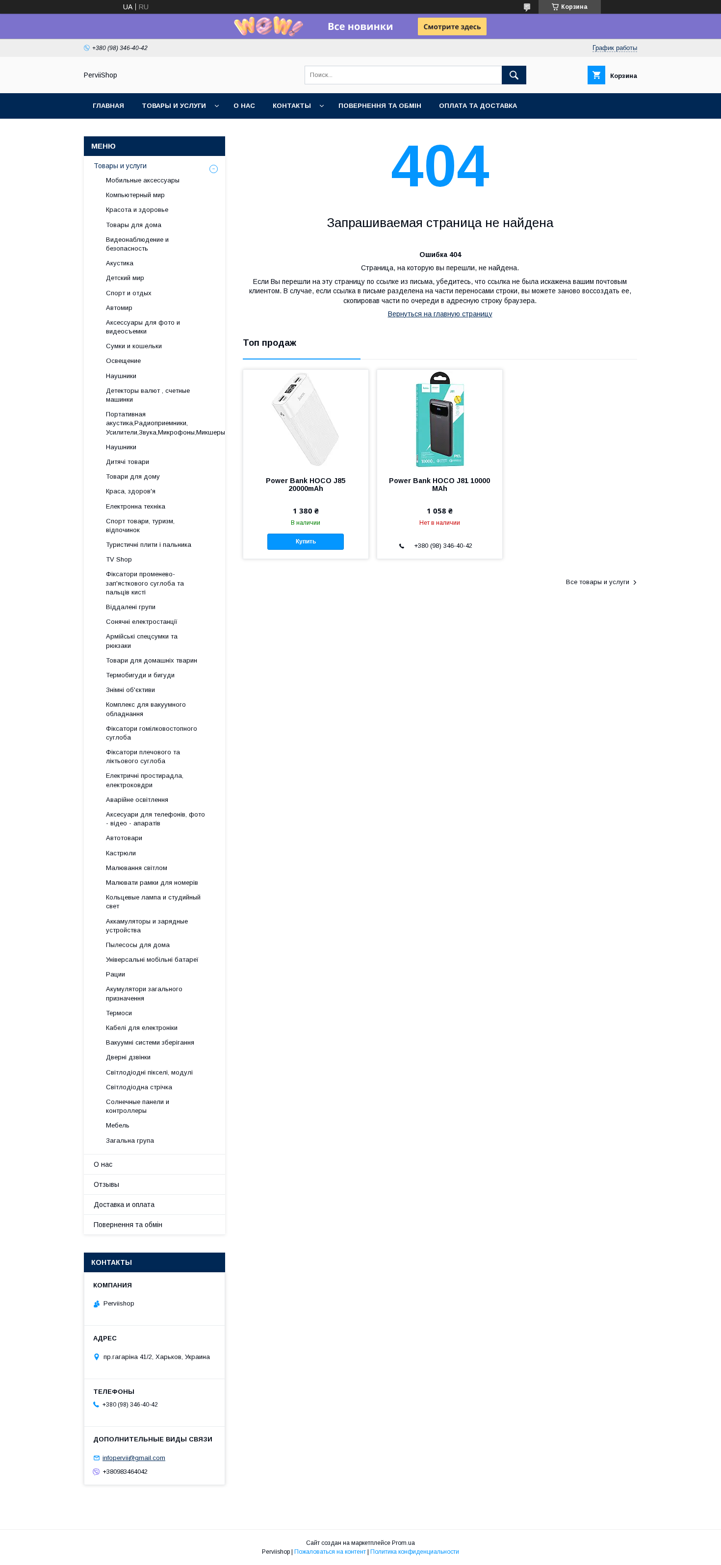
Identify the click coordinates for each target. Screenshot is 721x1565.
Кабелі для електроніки (142, 1027)
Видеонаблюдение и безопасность (137, 244)
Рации (115, 974)
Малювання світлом (136, 868)
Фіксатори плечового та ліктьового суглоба (143, 756)
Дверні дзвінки (128, 1057)
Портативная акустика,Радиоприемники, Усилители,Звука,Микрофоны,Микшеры (165, 423)
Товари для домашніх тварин (151, 660)
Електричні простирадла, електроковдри (144, 780)
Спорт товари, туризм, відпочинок (140, 525)
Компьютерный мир (135, 195)
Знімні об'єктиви (130, 689)
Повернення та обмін (379, 105)
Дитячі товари (127, 461)
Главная (108, 105)
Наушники (121, 376)
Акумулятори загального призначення (144, 993)
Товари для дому (133, 476)
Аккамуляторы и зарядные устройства (147, 926)
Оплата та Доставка (478, 105)
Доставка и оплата (124, 1204)
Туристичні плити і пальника (148, 544)
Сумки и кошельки (134, 346)
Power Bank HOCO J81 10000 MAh (439, 484)
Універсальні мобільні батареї (152, 959)
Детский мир (125, 278)
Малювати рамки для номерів (152, 882)
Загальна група (130, 1140)
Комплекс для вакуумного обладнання (146, 709)
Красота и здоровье (137, 209)
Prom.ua (403, 1542)
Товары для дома (133, 225)
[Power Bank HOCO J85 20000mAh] (305, 419)
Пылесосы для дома (138, 945)
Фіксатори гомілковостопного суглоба (151, 733)
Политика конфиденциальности (414, 1551)
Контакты (292, 105)
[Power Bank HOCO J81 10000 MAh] (439, 419)
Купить (306, 541)
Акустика (119, 263)
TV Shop (119, 559)
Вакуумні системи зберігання (150, 1042)
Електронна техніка (135, 506)
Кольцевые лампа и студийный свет (153, 902)
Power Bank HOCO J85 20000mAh (305, 484)
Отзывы (106, 1184)
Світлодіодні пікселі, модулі (149, 1072)
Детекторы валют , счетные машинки (148, 395)
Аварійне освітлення (137, 799)
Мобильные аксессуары (143, 180)
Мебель (117, 1125)
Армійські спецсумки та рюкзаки (142, 641)
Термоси (119, 1013)
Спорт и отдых (129, 293)
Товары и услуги (174, 105)
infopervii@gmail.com (134, 1458)
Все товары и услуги (597, 582)
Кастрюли (121, 853)
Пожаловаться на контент (330, 1551)
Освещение (123, 360)
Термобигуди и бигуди (140, 675)
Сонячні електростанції (142, 621)
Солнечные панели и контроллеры (137, 1106)
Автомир (119, 307)
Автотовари (124, 838)
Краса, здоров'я (130, 491)
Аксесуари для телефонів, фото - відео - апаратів (155, 819)
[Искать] (514, 75)
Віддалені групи (130, 607)
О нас (244, 105)
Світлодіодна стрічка (139, 1087)
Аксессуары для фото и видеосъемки (143, 327)
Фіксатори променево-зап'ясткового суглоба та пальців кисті (145, 582)
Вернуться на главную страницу (440, 314)
